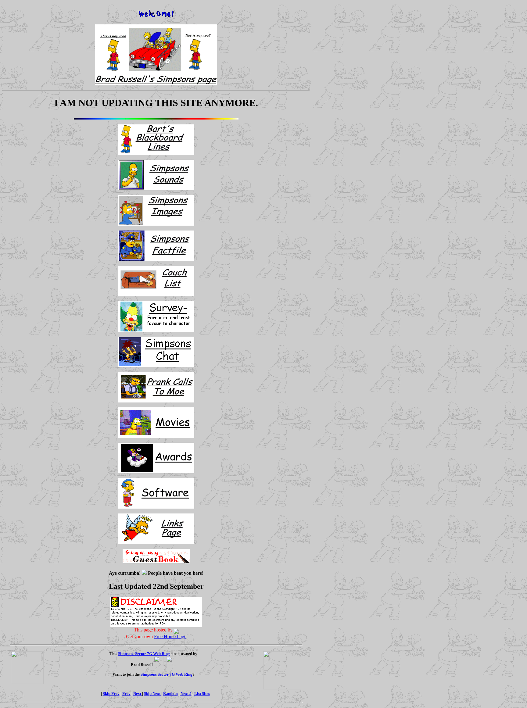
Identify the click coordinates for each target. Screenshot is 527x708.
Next (137, 693)
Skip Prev (111, 693)
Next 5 (186, 693)
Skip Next (152, 693)
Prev (126, 693)
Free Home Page (170, 636)
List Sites (202, 693)
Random (170, 693)
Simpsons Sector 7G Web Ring (144, 653)
